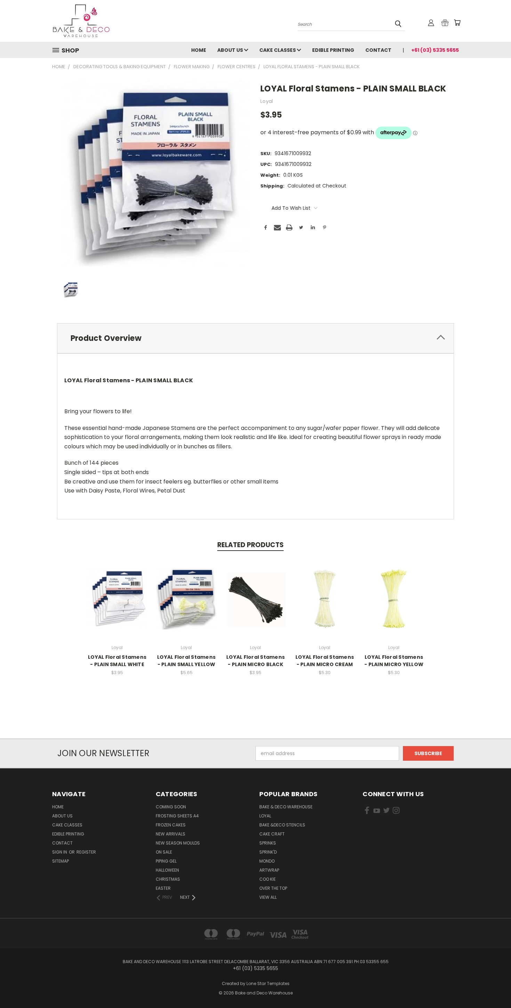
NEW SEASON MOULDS (178, 843)
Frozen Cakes (171, 825)
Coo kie (267, 879)
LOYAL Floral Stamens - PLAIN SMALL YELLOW (186, 661)
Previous (492, 986)
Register (86, 852)
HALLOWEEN (167, 870)
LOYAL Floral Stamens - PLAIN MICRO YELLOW (393, 661)
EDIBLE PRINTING (333, 50)
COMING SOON (171, 807)
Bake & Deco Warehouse (286, 807)
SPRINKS (267, 843)
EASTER (163, 888)
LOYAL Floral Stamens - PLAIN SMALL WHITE (117, 661)
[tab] (255, 338)
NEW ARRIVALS (170, 834)
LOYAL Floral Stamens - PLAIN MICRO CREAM (324, 661)
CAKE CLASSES (278, 50)
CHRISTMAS (168, 879)
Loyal (265, 816)
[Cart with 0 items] (457, 22)
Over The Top (273, 888)
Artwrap (269, 870)
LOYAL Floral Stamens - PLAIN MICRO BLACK (255, 661)
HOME (198, 50)
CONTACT (378, 50)
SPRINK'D (268, 852)
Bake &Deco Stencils (282, 825)
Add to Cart (186, 604)
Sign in (60, 852)
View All (268, 897)
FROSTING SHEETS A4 (177, 816)
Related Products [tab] (250, 545)
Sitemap (60, 861)
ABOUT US (230, 50)
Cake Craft (272, 834)
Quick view (117, 591)
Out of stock (117, 604)
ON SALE (164, 852)
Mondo (267, 861)
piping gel (166, 861)
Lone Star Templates (268, 983)
